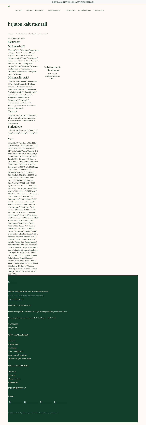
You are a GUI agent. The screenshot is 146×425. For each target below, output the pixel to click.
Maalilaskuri (12, 348)
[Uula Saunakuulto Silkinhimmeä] (52, 51)
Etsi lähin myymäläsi (15, 351)
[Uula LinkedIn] (46, 403)
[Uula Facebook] (15, 403)
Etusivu (10, 34)
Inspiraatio (12, 341)
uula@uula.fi (12, 328)
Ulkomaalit (12, 372)
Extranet (11, 396)
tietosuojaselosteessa (38, 295)
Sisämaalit (11, 375)
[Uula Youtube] (60, 403)
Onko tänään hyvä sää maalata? (19, 359)
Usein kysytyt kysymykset (17, 355)
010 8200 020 (13, 324)
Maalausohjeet (13, 344)
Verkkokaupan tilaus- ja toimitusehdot (46, 413)
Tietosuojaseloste (28, 413)
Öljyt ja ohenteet (14, 379)
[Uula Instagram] (31, 403)
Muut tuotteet (13, 382)
